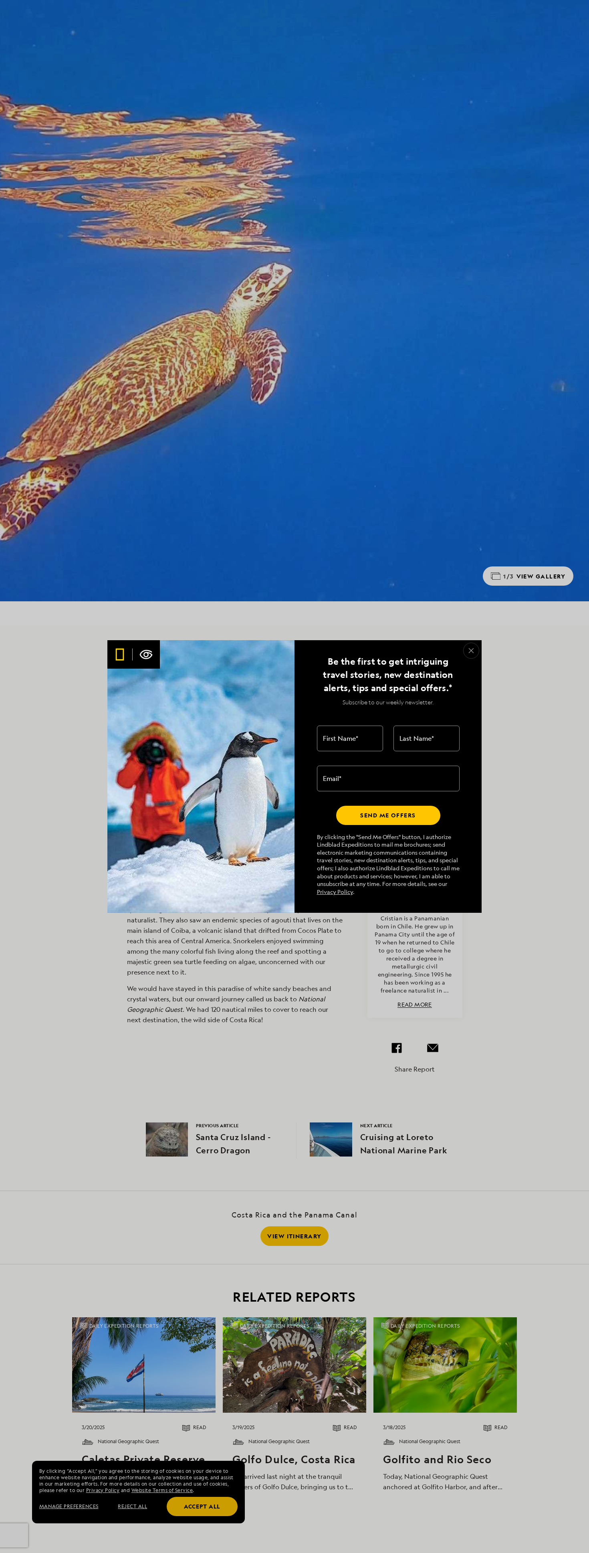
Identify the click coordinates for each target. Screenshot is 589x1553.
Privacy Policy (335, 892)
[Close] (471, 651)
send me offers (388, 815)
